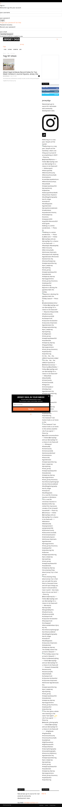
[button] (31, 397)
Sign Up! (31, 409)
